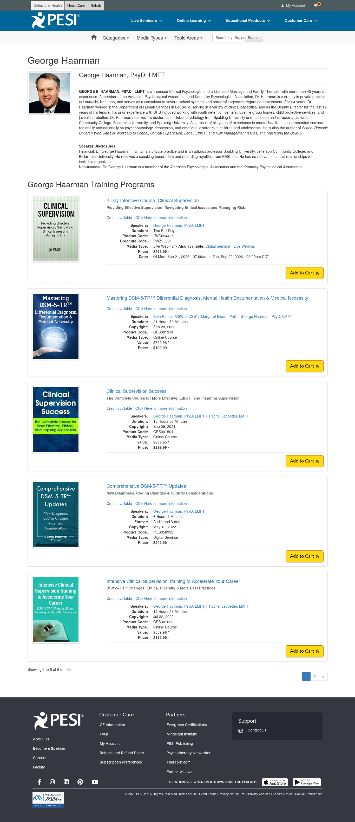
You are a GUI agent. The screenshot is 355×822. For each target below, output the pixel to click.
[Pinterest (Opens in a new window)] (80, 782)
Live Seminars (144, 20)
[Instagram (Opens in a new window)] (52, 782)
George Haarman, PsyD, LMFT (179, 225)
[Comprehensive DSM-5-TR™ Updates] (56, 514)
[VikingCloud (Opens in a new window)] (48, 800)
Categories (114, 37)
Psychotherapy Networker (189, 753)
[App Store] (275, 782)
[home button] (94, 37)
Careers (39, 758)
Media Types (150, 37)
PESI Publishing (180, 743)
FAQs (104, 734)
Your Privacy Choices (255, 794)
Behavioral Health (48, 5)
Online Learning (191, 20)
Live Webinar (244, 246)
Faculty (39, 767)
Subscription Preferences (121, 762)
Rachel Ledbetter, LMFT (229, 416)
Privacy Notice (229, 794)
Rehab (96, 5)
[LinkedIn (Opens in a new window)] (66, 782)
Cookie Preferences (309, 794)
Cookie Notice (283, 794)
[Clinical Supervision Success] (56, 419)
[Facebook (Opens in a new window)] (39, 782)
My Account (110, 743)
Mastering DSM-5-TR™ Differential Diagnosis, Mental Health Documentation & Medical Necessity (207, 297)
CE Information (112, 725)
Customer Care (298, 20)
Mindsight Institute (182, 734)
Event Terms (207, 794)
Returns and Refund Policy (122, 753)
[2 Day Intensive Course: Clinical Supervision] (56, 228)
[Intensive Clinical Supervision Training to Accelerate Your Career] (56, 609)
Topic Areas (186, 37)
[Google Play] (307, 782)
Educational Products (245, 20)
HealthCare (76, 5)
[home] (55, 21)
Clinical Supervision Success (137, 390)
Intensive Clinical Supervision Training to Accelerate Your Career (173, 580)
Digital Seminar (219, 246)
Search (254, 37)
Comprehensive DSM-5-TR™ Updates (146, 485)
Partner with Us (179, 771)
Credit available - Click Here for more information (147, 217)
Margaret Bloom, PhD (218, 316)
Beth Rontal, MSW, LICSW (175, 316)
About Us (41, 739)
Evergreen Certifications (187, 725)
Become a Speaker (49, 748)
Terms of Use (188, 794)
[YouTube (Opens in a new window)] (95, 782)
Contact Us (257, 730)
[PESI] (58, 720)
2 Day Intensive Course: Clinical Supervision (153, 200)
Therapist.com (178, 762)
